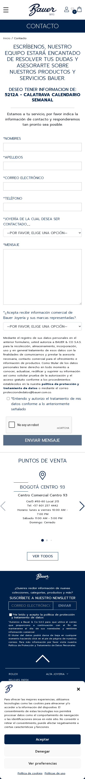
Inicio (6, 38)
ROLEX (13, 674)
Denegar (42, 751)
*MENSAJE (11, 244)
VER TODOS (42, 556)
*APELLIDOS (13, 157)
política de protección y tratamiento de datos (43, 615)
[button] (78, 689)
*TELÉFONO (12, 198)
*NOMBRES (12, 138)
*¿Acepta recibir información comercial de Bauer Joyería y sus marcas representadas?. (39, 315)
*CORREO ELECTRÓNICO (23, 178)
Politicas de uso (55, 773)
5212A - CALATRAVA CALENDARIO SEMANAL (42, 97)
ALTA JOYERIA (55, 674)
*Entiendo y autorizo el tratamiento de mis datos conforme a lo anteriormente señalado (46, 404)
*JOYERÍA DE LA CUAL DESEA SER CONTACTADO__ (31, 221)
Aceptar (42, 739)
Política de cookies (30, 773)
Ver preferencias (42, 763)
